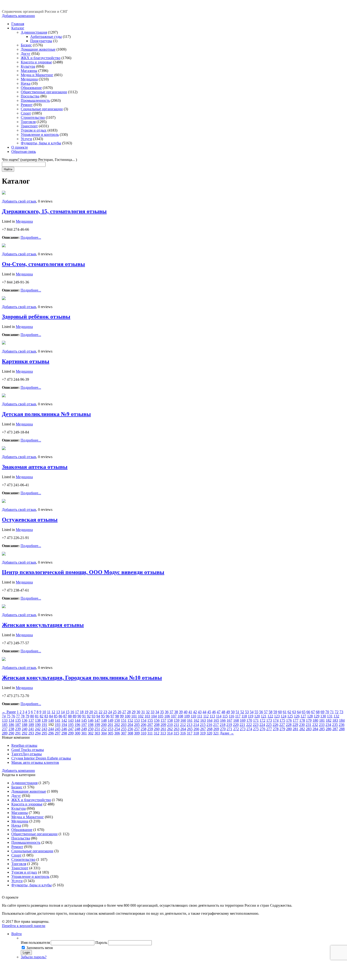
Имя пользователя (35, 943)
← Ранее (9, 712)
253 (110, 729)
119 (250, 716)
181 (322, 720)
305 (110, 733)
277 (269, 729)
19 (86, 712)
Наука (25, 83)
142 (64, 720)
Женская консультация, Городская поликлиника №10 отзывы (82, 678)
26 (119, 712)
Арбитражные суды (46, 37)
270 (223, 729)
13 (58, 712)
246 (64, 729)
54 (252, 712)
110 (193, 716)
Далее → (227, 733)
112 (206, 716)
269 (216, 729)
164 (209, 720)
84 (51, 716)
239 (18, 729)
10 (44, 712)
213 (189, 725)
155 (150, 720)
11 (49, 712)
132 (336, 716)
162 (196, 720)
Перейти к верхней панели (23, 926)
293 (31, 733)
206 (143, 725)
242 (38, 729)
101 (134, 716)
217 (216, 725)
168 (236, 720)
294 (38, 733)
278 (276, 729)
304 (104, 733)
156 (157, 720)
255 (124, 729)
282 (302, 729)
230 (302, 725)
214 (196, 725)
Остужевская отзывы (30, 520)
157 (163, 720)
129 (316, 716)
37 (171, 712)
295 (44, 733)
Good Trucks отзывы (27, 750)
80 (32, 716)
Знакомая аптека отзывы (35, 467)
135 (18, 720)
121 (264, 716)
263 (176, 729)
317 (189, 733)
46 (214, 712)
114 (218, 716)
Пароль (101, 943)
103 (147, 716)
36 (167, 712)
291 (18, 733)
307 (124, 733)
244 (51, 729)
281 (295, 729)
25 (115, 712)
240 (24, 729)
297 (57, 733)
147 (97, 720)
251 (97, 729)
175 (282, 720)
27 (124, 712)
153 (137, 720)
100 (127, 716)
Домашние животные (38, 49)
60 (280, 712)
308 (130, 733)
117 (238, 716)
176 (289, 720)
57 (266, 712)
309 (137, 733)
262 (170, 729)
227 (282, 725)
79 (27, 716)
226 (275, 725)
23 (105, 712)
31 (143, 712)
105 (160, 716)
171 (256, 720)
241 (31, 729)
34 (157, 712)
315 (176, 733)
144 (77, 720)
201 (110, 725)
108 (180, 716)
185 (5, 725)
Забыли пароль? (34, 957)
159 (176, 720)
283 (309, 729)
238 (11, 729)
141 (57, 720)
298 (64, 733)
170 (249, 720)
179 (309, 720)
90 (79, 716)
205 (137, 725)
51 (237, 712)
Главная (17, 24)
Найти (8, 169)
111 (199, 716)
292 (24, 733)
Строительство (33, 117)
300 (77, 733)
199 (97, 725)
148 (104, 720)
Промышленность (35, 100)
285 (322, 729)
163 (203, 720)
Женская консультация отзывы (43, 625)
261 (163, 729)
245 (57, 729)
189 (31, 725)
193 (57, 725)
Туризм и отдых (34, 130)
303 (97, 733)
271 (229, 729)
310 (143, 733)
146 (90, 720)
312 (156, 733)
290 (11, 733)
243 (44, 729)
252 (104, 729)
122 (270, 716)
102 (141, 716)
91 (84, 716)
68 (318, 712)
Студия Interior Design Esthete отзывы (41, 758)
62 (289, 712)
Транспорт (29, 126)
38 (176, 712)
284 (315, 729)
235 (335, 725)
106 (167, 716)
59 (275, 712)
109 (187, 716)
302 (90, 733)
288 (342, 729)
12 (53, 712)
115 (225, 716)
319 (203, 733)
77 (18, 716)
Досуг (25, 54)
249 (84, 729)
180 (315, 720)
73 (341, 712)
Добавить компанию (18, 16)
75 (8, 716)
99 (122, 716)
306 (117, 733)
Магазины (29, 71)
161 (190, 720)
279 (282, 729)
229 (295, 725)
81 (37, 716)
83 (46, 716)
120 (257, 716)
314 (170, 733)
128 (310, 716)
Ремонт (27, 105)
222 (249, 725)
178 (302, 720)
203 (124, 725)
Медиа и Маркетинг (37, 75)
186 (11, 725)
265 (190, 729)
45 (209, 712)
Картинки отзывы (25, 361)
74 (4, 716)
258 (143, 729)
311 (150, 733)
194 (64, 725)
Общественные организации (44, 92)
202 (117, 725)
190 (38, 725)
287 (335, 729)
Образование (31, 88)
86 (60, 716)
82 (41, 716)
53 (247, 712)
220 (236, 725)
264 (183, 729)
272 (236, 729)
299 (71, 733)
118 (244, 716)
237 (5, 729)
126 (297, 716)
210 (170, 725)
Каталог (17, 28)
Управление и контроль (40, 135)
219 (229, 725)
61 (285, 712)
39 (181, 712)
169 (242, 720)
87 (65, 716)
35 (162, 712)
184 (342, 720)
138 (38, 720)
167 (229, 720)
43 (200, 712)
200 (104, 725)
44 (204, 712)
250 (90, 729)
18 (82, 712)
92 (89, 716)
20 (91, 712)
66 (308, 712)
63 (294, 712)
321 (216, 733)
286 (328, 729)
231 (308, 725)
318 (196, 733)
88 (70, 716)
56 (261, 712)
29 (133, 712)
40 (185, 712)
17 (77, 712)
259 (150, 729)
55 (256, 712)
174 (276, 720)
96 (108, 716)
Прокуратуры (41, 41)
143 (71, 720)
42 (195, 712)
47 (218, 712)
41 (190, 712)
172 (262, 720)
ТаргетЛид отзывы (26, 754)
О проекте (19, 147)
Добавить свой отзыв (19, 201)
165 (216, 720)
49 (228, 712)
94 (98, 716)
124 (283, 716)
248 (77, 729)
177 (295, 720)
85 (56, 716)
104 (154, 716)
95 (103, 716)
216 (209, 725)
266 (196, 729)
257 (137, 729)
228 (289, 725)
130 (323, 716)
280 (289, 729)
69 (322, 712)
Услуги (26, 139)
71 (332, 712)
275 (256, 729)
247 (71, 729)
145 (84, 720)
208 (157, 725)
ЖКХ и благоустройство (40, 58)
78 (23, 716)
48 (223, 712)
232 (315, 725)
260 (157, 729)
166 (223, 720)
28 (129, 712)
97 (112, 716)
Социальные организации (42, 109)
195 (71, 725)
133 (5, 720)
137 (31, 720)
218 (222, 725)
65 (303, 712)
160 (183, 720)
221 (242, 725)
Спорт (26, 113)
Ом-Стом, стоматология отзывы (43, 264)
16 (72, 712)
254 (117, 729)
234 (328, 725)
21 (96, 712)
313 (163, 733)
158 (170, 720)
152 (130, 720)
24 (110, 712)
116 (231, 716)
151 (124, 720)
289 (5, 733)
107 (174, 716)
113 (212, 716)
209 (163, 725)
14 (63, 712)
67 (313, 712)
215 (203, 725)
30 (138, 712)
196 (77, 725)
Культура (28, 66)
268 (209, 729)
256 (130, 729)
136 (24, 720)
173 (269, 720)
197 (84, 725)
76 (13, 716)
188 (24, 725)
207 (150, 725)
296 (51, 733)
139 (44, 720)
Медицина (29, 79)
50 (233, 712)
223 (255, 725)
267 (203, 729)
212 (183, 725)
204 (130, 725)
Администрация (34, 32)
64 (299, 712)
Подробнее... (31, 237)
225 (269, 725)
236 (341, 725)
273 (242, 729)
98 (117, 716)
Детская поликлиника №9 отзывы (46, 414)
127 (303, 716)
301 (84, 733)
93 (93, 716)
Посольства (30, 96)
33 (152, 712)
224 (262, 725)
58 (270, 712)
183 (335, 720)
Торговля (28, 122)
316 (183, 733)
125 (290, 716)
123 (277, 716)
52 (242, 712)
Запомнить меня (39, 948)
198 (90, 725)
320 (209, 733)
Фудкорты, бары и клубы (41, 143)
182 (328, 720)
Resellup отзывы (24, 745)
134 (11, 720)
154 (143, 720)
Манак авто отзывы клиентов (35, 762)
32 (148, 712)
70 (327, 712)
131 (330, 716)
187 (18, 725)
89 (74, 716)
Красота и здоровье (36, 62)
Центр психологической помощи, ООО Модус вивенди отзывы (83, 572)
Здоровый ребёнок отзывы (36, 317)
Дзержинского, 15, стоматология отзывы (54, 211)
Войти (16, 934)
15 (67, 712)
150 (117, 720)
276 (262, 729)
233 (322, 725)
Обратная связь (23, 152)
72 (337, 712)
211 (176, 725)
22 (100, 712)
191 (44, 725)
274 (249, 729)
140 (51, 720)
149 (110, 720)
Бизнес (26, 45)
